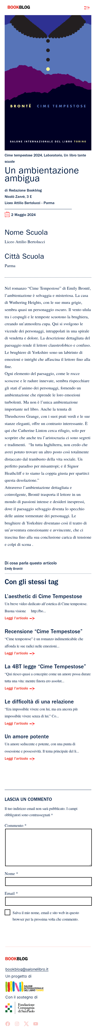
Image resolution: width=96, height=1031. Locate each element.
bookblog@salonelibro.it (26, 969)
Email (11, 893)
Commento (16, 825)
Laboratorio (53, 156)
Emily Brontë (14, 569)
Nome (11, 873)
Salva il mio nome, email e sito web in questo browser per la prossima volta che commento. (46, 915)
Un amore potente (27, 737)
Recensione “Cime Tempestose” (43, 632)
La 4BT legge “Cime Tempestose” (45, 667)
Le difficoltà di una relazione (39, 702)
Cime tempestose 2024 (23, 156)
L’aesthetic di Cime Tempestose (43, 597)
